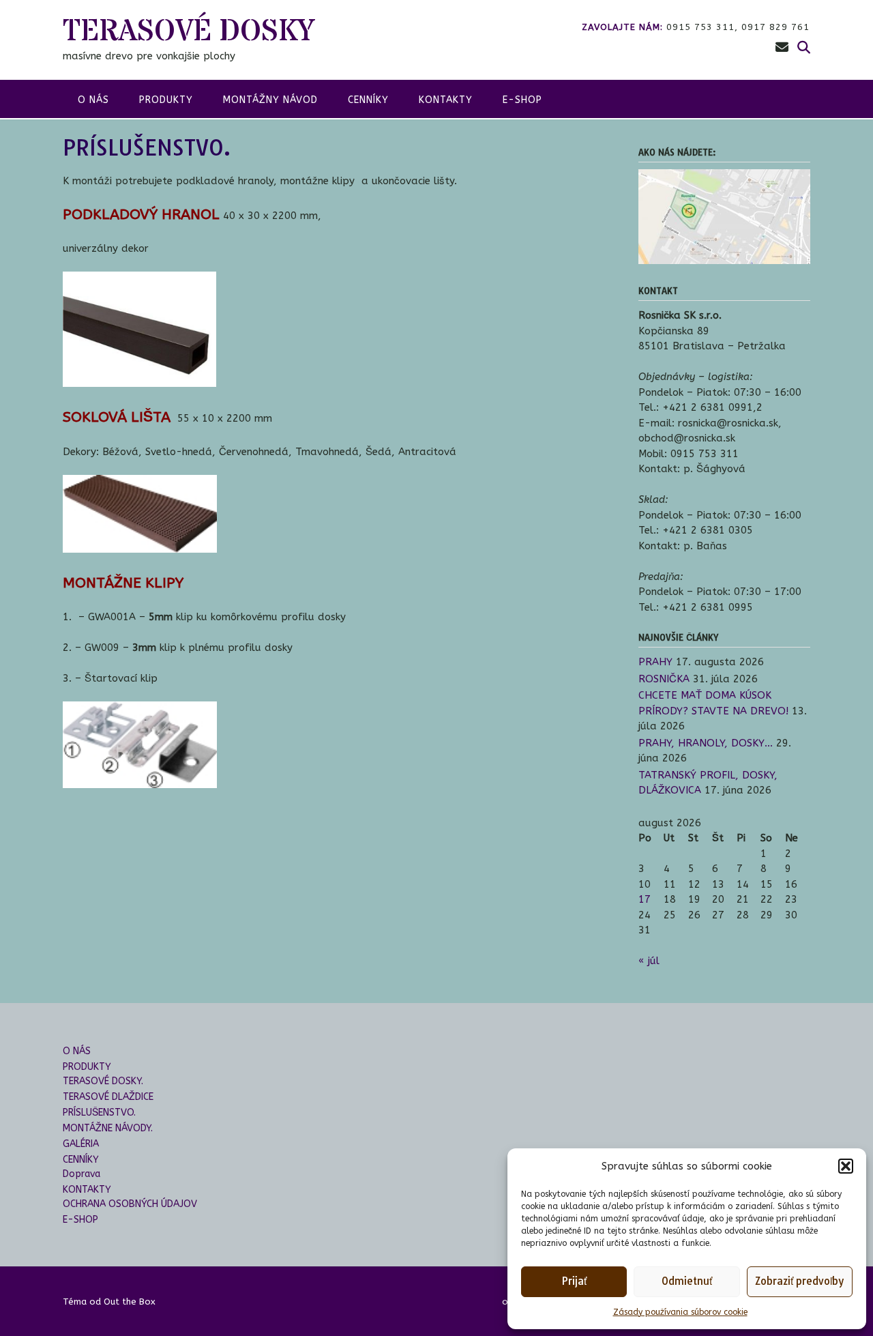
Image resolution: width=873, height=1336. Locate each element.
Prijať (574, 1281)
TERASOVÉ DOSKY (188, 32)
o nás (93, 100)
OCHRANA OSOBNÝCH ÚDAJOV (130, 1204)
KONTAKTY (446, 100)
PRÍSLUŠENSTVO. (99, 1112)
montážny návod (270, 100)
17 (644, 899)
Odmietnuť (687, 1281)
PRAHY (655, 662)
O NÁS (77, 1051)
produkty (166, 100)
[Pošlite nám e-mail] (781, 47)
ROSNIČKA (664, 679)
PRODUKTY (87, 1067)
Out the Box (130, 1301)
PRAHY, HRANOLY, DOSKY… (705, 743)
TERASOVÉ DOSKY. (103, 1081)
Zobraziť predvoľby (799, 1281)
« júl (649, 961)
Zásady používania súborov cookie (680, 1312)
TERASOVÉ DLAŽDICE (108, 1097)
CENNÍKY (368, 100)
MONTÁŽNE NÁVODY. (108, 1128)
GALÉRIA (81, 1144)
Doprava (81, 1174)
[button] (846, 1166)
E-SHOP (522, 100)
